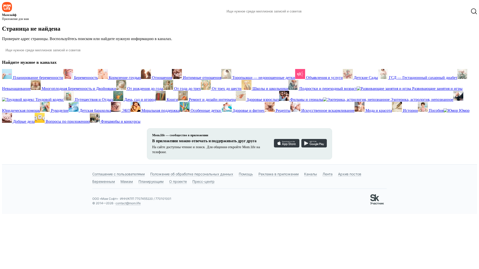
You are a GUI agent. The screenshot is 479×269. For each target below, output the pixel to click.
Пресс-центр (203, 181)
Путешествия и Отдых (93, 99)
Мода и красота (378, 110)
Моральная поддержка (160, 110)
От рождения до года (144, 88)
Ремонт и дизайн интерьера (212, 99)
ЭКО (125, 110)
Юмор (464, 110)
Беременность (85, 77)
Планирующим (151, 181)
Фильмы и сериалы (306, 99)
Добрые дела (23, 121)
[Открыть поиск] (474, 11)
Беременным (103, 181)
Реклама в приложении (278, 174)
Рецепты (282, 110)
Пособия (436, 110)
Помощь (246, 174)
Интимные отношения (201, 77)
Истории (410, 110)
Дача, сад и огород (139, 99)
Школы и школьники (269, 88)
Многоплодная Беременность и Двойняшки (78, 88)
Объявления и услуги (324, 77)
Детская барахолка (95, 110)
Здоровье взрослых (262, 99)
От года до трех (187, 88)
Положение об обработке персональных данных (191, 174)
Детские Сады (365, 77)
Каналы (310, 174)
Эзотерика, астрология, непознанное (421, 99)
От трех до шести (226, 88)
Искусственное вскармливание (327, 110)
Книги (172, 99)
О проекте (178, 181)
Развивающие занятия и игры (437, 88)
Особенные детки (206, 110)
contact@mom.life (128, 203)
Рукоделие (59, 110)
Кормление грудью (124, 77)
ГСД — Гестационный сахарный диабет (422, 77)
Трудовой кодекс (49, 99)
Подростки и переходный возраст (327, 88)
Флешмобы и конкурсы (120, 121)
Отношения (161, 77)
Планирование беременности (37, 77)
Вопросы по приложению (67, 121)
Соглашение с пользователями (118, 174)
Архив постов (349, 174)
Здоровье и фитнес (248, 110)
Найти (313, 11)
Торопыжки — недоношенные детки (263, 77)
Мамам (126, 181)
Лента (328, 174)
